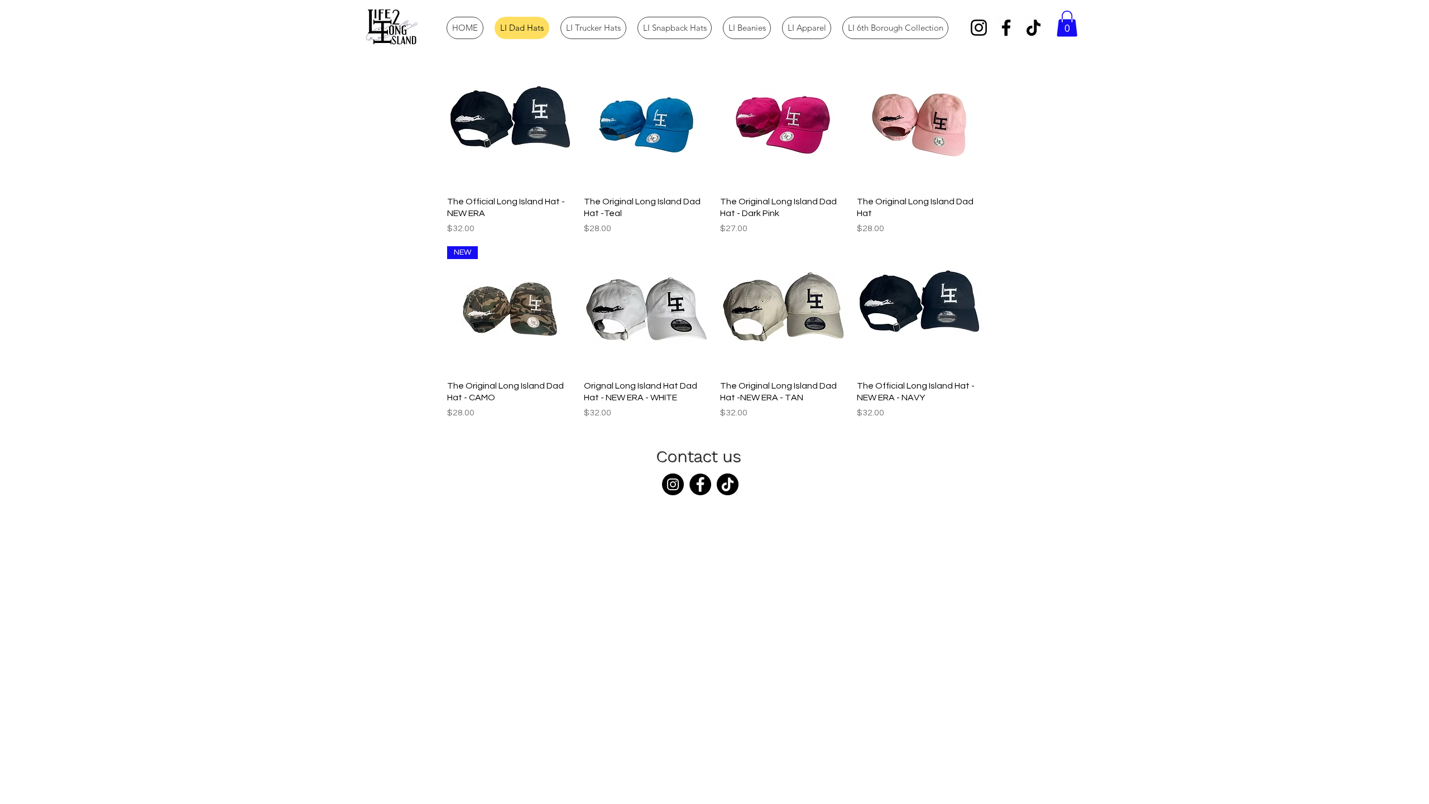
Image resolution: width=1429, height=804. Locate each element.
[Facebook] (1006, 28)
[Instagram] (979, 28)
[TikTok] (1033, 28)
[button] (1067, 24)
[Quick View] (510, 125)
